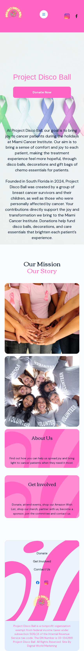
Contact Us (42, 569)
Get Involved (42, 561)
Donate (42, 553)
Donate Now (42, 92)
